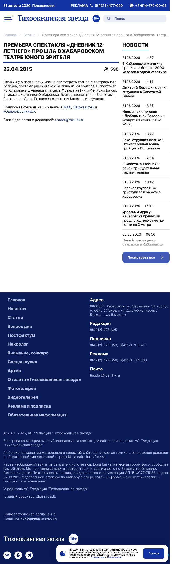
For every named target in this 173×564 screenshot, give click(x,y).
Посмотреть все (148, 258)
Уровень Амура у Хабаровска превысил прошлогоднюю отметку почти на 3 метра (143, 218)
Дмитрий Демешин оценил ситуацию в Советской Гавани (145, 91)
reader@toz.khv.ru (69, 120)
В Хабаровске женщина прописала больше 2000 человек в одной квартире (144, 67)
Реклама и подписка (29, 406)
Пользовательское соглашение (29, 514)
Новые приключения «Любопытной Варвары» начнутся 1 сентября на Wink (143, 117)
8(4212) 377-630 (133, 360)
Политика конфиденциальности (30, 518)
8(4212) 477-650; (104, 360)
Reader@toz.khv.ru (105, 375)
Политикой (114, 557)
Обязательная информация (37, 414)
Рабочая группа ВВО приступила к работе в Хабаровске (141, 192)
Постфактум (21, 335)
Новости (17, 308)
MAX (67, 107)
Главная (10, 35)
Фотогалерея (22, 388)
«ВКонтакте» (83, 107)
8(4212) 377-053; (104, 345)
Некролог (18, 344)
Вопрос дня (20, 326)
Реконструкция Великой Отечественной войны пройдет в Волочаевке (143, 144)
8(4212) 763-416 (133, 345)
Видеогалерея (23, 397)
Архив (14, 370)
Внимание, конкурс (28, 352)
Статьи (29, 35)
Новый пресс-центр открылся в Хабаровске (142, 242)
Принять (154, 553)
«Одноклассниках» (19, 111)
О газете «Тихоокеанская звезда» (44, 379)
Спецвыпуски (22, 361)
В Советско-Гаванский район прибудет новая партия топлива (141, 168)
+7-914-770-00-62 (150, 5)
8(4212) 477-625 (103, 330)
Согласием (97, 557)
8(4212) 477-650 (109, 5)
